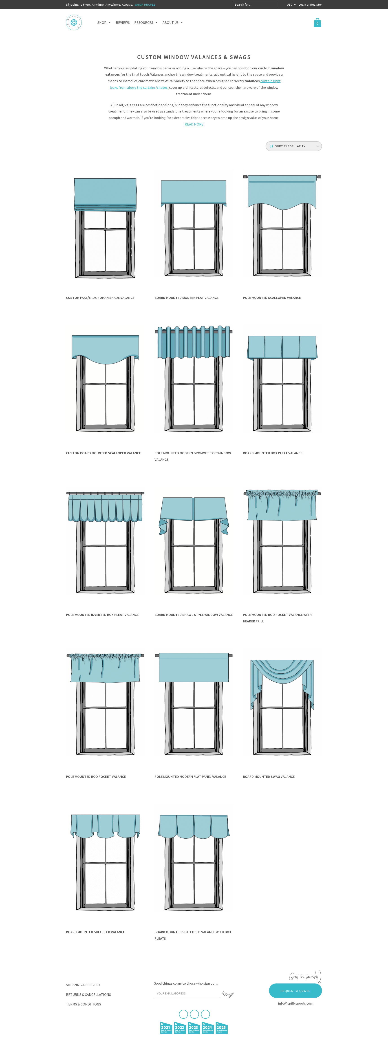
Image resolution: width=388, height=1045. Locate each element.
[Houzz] (205, 1014)
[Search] (281, 4)
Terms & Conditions (83, 1004)
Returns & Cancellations (88, 994)
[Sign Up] (228, 994)
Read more (194, 124)
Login (303, 4)
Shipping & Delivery (83, 985)
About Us (171, 22)
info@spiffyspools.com (295, 1003)
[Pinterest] (194, 1014)
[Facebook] (183, 1014)
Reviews (123, 22)
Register (316, 4)
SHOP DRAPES (145, 4)
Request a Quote (295, 991)
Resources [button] (143, 22)
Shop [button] (101, 22)
